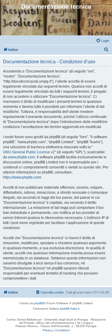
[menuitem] (102, 40)
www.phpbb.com (21, 157)
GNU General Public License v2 (29, 152)
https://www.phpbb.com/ (22, 177)
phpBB (39, 303)
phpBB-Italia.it (69, 308)
